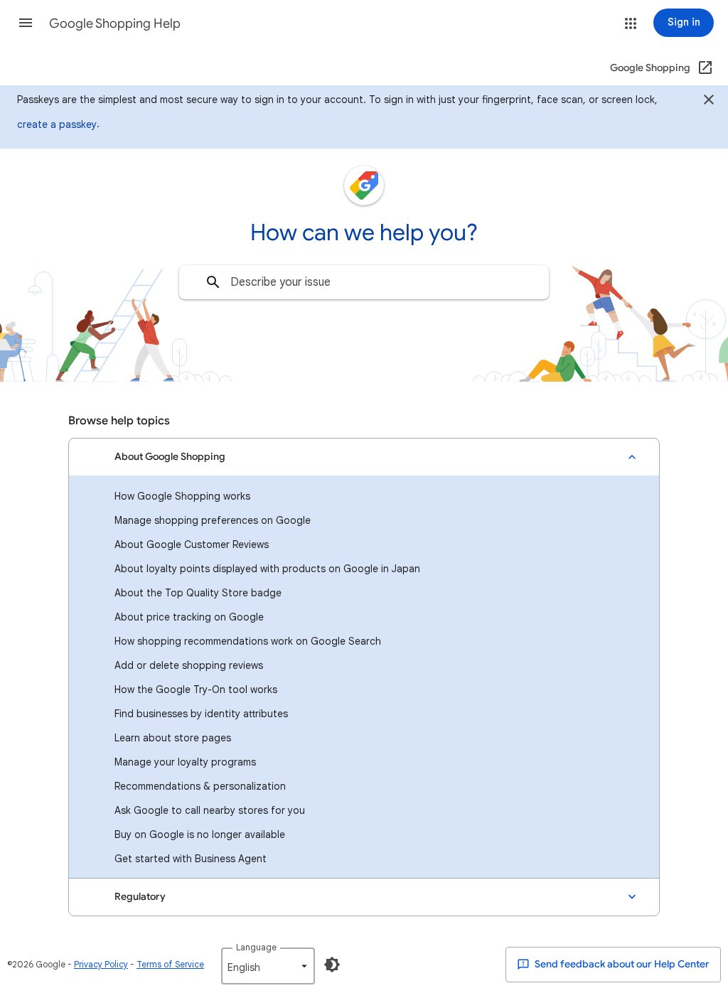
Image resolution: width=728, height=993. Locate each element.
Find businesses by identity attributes (201, 713)
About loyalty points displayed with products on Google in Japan (267, 568)
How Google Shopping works (182, 496)
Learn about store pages (172, 737)
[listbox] (268, 966)
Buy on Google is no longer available (199, 834)
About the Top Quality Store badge (198, 592)
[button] (26, 23)
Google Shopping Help (115, 23)
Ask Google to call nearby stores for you (209, 810)
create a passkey (57, 124)
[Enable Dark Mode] (332, 965)
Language (256, 947)
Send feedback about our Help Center (621, 964)
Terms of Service (170, 964)
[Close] (708, 102)
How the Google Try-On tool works (195, 689)
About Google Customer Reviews (191, 544)
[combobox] (364, 282)
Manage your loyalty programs (185, 762)
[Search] (213, 282)
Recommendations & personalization (200, 786)
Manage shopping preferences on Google (212, 520)
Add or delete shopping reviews (188, 665)
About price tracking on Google (189, 617)
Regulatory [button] (140, 897)
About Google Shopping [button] (169, 457)
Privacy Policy (101, 964)
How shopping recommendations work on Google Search (247, 641)
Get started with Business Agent (190, 858)
